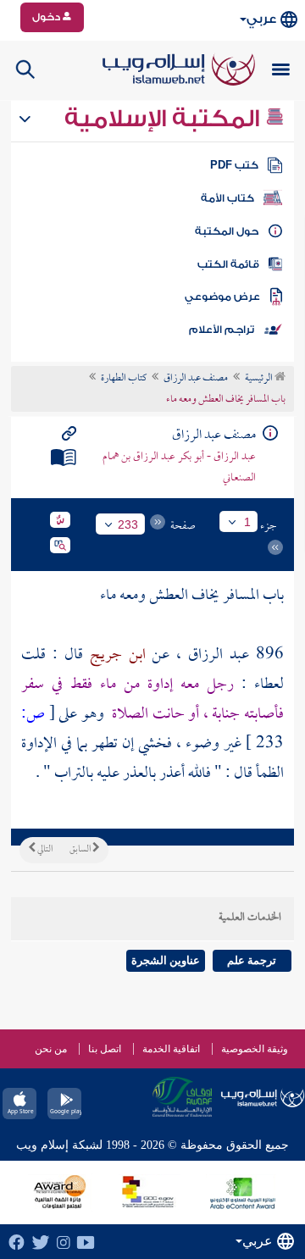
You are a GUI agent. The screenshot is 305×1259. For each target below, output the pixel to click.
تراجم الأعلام (221, 330)
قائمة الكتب (228, 264)
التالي (44, 850)
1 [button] (247, 522)
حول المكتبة (226, 231)
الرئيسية (259, 379)
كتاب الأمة (227, 198)
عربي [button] (261, 19)
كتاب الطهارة (124, 379)
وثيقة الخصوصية (254, 1049)
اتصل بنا (104, 1049)
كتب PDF (234, 165)
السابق (80, 850)
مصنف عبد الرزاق (196, 379)
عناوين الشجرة (165, 960)
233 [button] (128, 524)
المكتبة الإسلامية (164, 118)
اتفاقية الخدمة (171, 1049)
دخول (47, 17)
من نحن (51, 1049)
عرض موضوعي (222, 296)
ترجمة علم (251, 960)
